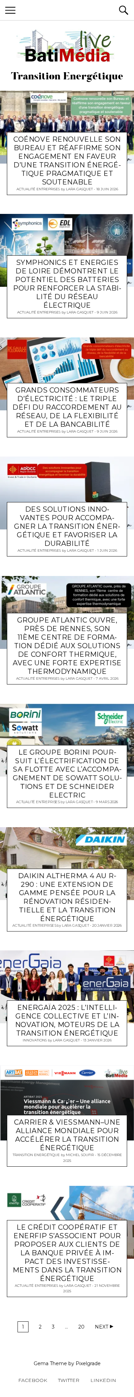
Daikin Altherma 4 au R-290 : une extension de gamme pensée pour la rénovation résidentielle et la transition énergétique (67, 896)
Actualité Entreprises (38, 189)
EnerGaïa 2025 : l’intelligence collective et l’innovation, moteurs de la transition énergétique (67, 1020)
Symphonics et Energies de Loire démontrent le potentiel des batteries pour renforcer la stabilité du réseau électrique (67, 283)
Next (101, 1327)
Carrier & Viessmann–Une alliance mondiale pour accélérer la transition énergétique (67, 1135)
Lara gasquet (79, 189)
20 (81, 1327)
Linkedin (103, 1380)
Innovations (35, 1040)
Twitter (68, 1380)
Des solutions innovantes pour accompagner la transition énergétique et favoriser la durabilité (67, 526)
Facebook (32, 1380)
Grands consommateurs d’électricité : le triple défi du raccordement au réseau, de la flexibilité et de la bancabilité (67, 407)
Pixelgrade (88, 1363)
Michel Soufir (80, 1155)
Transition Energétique (36, 1155)
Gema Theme (50, 1363)
